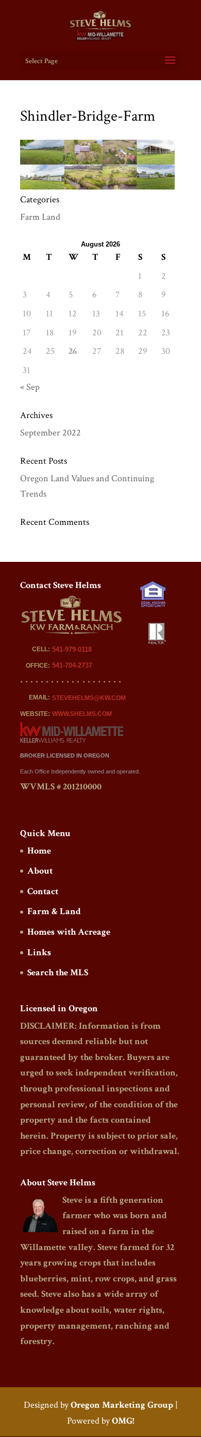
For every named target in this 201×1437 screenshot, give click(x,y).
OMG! (123, 1421)
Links (39, 952)
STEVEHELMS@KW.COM (89, 698)
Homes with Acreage (68, 932)
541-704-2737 (72, 665)
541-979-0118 (72, 649)
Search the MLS (57, 972)
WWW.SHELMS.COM (82, 713)
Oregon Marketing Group (122, 1405)
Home (39, 851)
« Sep (30, 387)
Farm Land (40, 217)
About (40, 871)
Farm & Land (54, 911)
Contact (42, 891)
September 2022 (50, 433)
